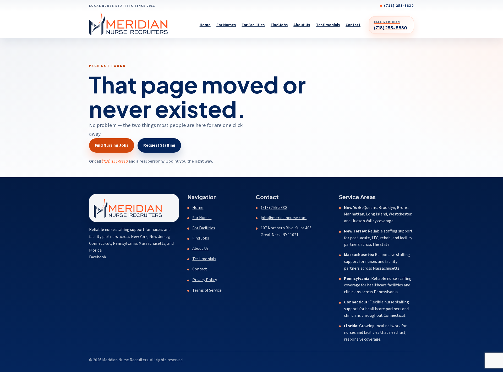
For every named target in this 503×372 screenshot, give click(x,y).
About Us (301, 25)
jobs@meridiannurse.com (284, 218)
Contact (353, 25)
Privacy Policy (204, 280)
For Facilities (253, 25)
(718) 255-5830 (399, 5)
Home (205, 25)
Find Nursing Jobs (111, 145)
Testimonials (328, 25)
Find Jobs (279, 25)
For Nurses (226, 25)
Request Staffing (159, 145)
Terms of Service (207, 290)
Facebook (97, 257)
